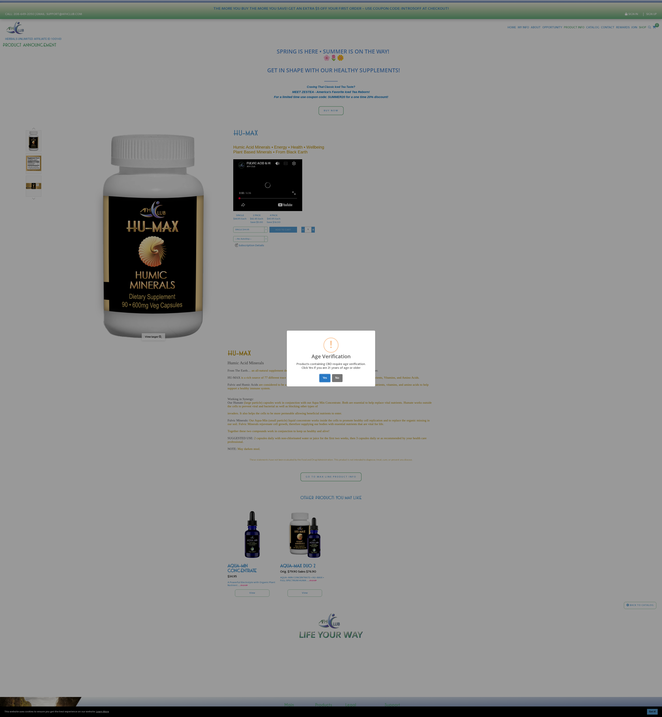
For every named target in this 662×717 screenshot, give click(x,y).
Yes (325, 378)
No (337, 378)
